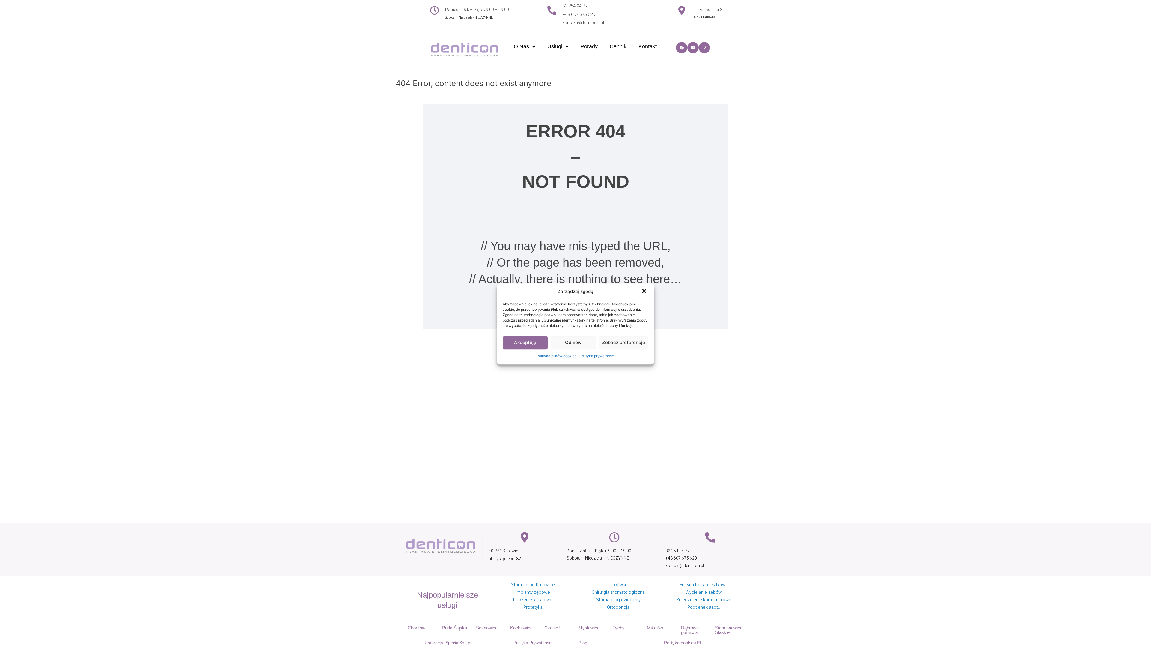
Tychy (619, 627)
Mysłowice (588, 627)
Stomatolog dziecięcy (618, 599)
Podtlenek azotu (703, 607)
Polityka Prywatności (532, 642)
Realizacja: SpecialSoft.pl (447, 642)
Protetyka (533, 607)
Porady (589, 47)
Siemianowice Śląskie (728, 630)
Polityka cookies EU (683, 642)
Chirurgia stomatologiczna (618, 592)
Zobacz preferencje (623, 343)
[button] (644, 292)
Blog (582, 642)
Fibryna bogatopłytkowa (704, 584)
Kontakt (647, 47)
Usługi (554, 47)
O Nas (521, 47)
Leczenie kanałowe (532, 599)
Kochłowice (521, 627)
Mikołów (655, 627)
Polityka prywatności (597, 356)
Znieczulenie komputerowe (703, 599)
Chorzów (416, 627)
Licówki (618, 584)
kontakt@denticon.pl (583, 23)
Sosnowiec (487, 627)
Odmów (573, 343)
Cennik (618, 47)
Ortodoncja (618, 607)
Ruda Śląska (454, 627)
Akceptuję (525, 343)
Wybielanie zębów (704, 592)
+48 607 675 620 (578, 14)
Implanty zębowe (533, 592)
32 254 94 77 (574, 6)
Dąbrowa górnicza (690, 630)
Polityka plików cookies (556, 356)
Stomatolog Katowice (533, 584)
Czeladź (552, 627)
